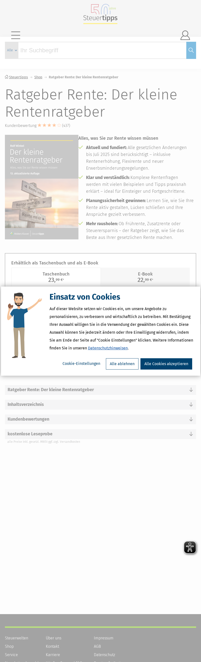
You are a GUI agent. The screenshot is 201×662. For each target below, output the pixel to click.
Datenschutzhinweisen (108, 348)
